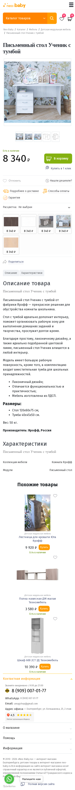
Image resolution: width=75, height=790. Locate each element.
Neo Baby (8, 29)
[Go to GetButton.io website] (9, 786)
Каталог (21, 29)
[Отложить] (55, 495)
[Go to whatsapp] (9, 779)
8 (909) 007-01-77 (29, 690)
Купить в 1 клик (61, 168)
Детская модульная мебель (56, 29)
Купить (44, 547)
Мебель (33, 29)
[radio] (11, 224)
